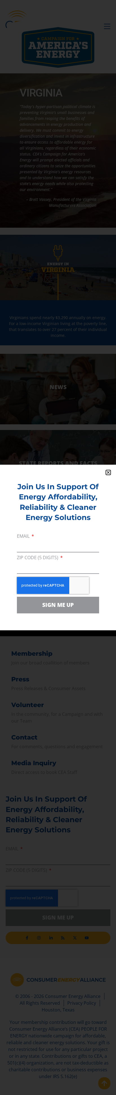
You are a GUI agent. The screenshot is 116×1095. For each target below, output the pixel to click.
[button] (108, 472)
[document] (58, 547)
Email (24, 536)
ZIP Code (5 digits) (38, 558)
